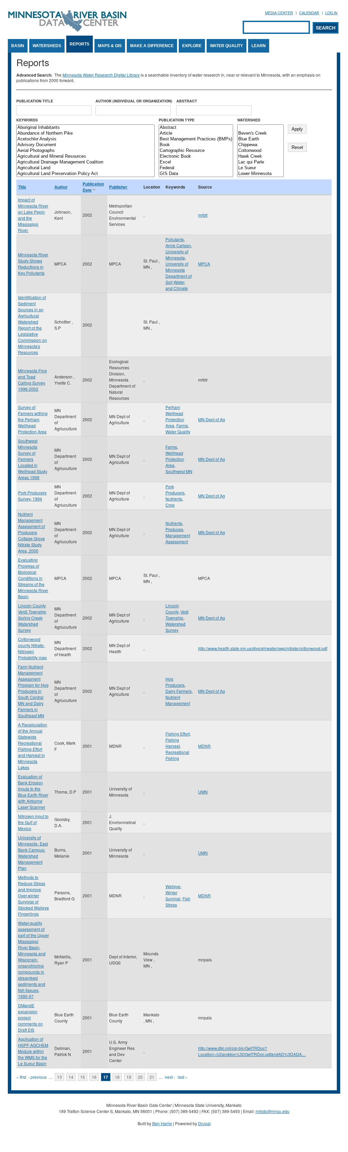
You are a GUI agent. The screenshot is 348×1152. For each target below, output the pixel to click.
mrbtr (203, 215)
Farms (182, 425)
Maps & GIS (110, 45)
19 (128, 1077)
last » (183, 1077)
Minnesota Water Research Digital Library (101, 75)
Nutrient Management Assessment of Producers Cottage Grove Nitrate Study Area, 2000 (31, 532)
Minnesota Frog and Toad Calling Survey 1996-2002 (32, 380)
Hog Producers (175, 682)
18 (117, 1077)
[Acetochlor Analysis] (85, 139)
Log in (331, 12)
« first (21, 1077)
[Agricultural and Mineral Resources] (85, 156)
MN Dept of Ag (211, 419)
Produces (174, 529)
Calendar (309, 12)
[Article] (196, 133)
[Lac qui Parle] (260, 162)
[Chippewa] (260, 145)
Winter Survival (173, 895)
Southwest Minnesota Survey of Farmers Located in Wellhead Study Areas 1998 (32, 459)
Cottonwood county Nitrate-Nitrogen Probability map (32, 648)
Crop (170, 505)
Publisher (118, 187)
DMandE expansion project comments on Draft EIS (30, 1017)
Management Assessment (178, 538)
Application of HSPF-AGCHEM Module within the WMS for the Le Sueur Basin (33, 1051)
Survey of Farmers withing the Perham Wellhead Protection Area (33, 419)
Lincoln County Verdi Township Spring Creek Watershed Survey (32, 618)
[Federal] (196, 168)
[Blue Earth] (260, 139)
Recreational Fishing (177, 755)
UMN (203, 792)
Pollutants (175, 239)
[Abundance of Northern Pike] (85, 133)
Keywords (27, 119)
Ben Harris (162, 1123)
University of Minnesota (177, 254)
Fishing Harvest (173, 743)
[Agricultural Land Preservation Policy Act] (85, 174)
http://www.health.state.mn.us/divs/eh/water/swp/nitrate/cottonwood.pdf (262, 648)
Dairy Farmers (179, 691)
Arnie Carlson (178, 245)
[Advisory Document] (85, 145)
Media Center (279, 12)
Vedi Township (177, 615)
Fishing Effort (178, 734)
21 (152, 1077)
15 (82, 1077)
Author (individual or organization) (133, 100)
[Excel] (196, 162)
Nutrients (174, 499)
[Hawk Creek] (260, 156)
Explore (192, 45)
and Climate (177, 288)
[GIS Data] (196, 174)
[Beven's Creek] (260, 133)
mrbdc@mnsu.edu (273, 1111)
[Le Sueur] (260, 168)
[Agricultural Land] (85, 168)
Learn (258, 45)
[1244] (260, 128)
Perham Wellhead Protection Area (175, 416)
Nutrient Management (178, 700)
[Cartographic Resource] (196, 151)
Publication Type (176, 119)
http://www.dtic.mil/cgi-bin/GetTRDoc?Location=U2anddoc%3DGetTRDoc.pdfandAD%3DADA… (252, 1051)
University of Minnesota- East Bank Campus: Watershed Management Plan (33, 853)
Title (22, 187)
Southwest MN (179, 471)
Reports (79, 44)
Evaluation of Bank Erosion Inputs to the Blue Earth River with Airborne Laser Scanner (33, 792)
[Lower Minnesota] (260, 174)
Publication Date (93, 187)
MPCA (204, 264)
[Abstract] (196, 128)
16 (94, 1077)
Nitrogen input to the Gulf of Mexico (33, 822)
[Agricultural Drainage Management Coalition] (85, 162)
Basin (17, 45)
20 (140, 1077)
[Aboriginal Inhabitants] (85, 128)
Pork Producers (175, 489)
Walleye (173, 886)
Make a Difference (152, 45)
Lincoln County (172, 608)
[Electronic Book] (196, 156)
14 (71, 1077)
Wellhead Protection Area (175, 459)
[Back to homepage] (67, 30)
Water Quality (226, 45)
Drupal (204, 1123)
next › (170, 1077)
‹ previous (37, 1077)
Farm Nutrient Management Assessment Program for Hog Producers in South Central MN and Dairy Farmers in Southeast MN (33, 691)
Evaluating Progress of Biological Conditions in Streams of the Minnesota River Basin (33, 578)
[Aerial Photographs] (85, 151)
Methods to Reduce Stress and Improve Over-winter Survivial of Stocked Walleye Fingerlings (33, 895)
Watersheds (47, 45)
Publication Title (34, 100)
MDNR (204, 746)
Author (61, 187)
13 (59, 1077)
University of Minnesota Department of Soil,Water (179, 273)
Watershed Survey (176, 627)
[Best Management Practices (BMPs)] (196, 139)
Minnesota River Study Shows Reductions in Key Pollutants (33, 264)
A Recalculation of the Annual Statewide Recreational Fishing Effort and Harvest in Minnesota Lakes (32, 746)
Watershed (248, 119)
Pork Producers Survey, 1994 (32, 496)
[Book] (196, 145)
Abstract (186, 100)
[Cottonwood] (260, 151)
